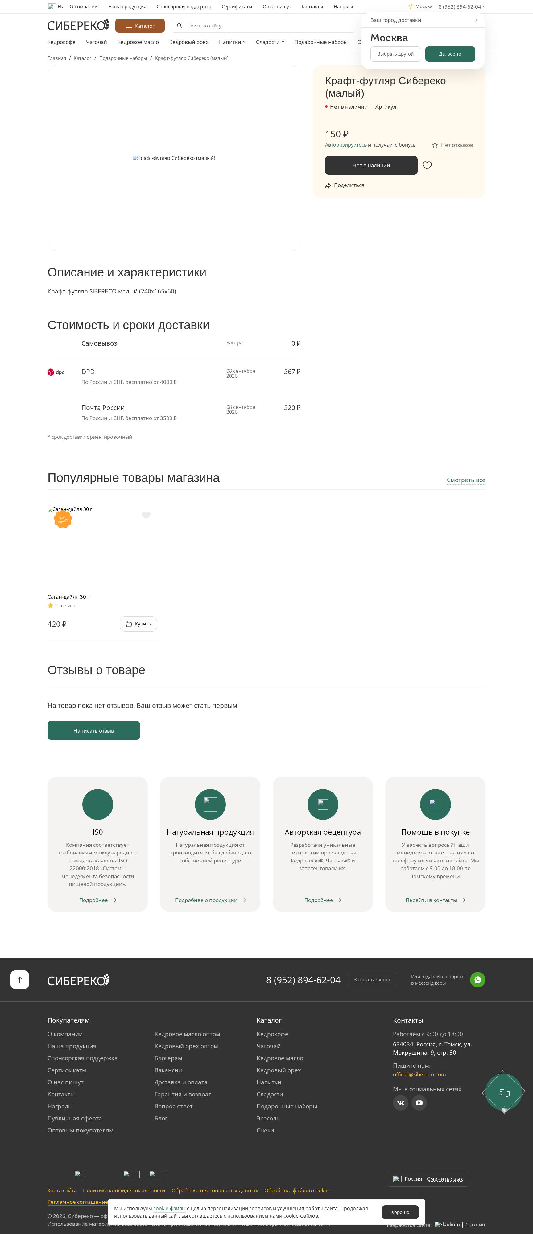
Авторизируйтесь (346, 144)
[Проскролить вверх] (19, 979)
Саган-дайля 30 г (68, 596)
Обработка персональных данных (214, 1190)
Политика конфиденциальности (124, 1190)
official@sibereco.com (419, 1074)
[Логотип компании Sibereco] (78, 24)
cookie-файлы (169, 1208)
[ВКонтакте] (400, 1103)
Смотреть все (466, 480)
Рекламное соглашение (78, 1201)
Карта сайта (62, 1190)
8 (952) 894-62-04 (303, 979)
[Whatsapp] (477, 979)
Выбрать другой (395, 54)
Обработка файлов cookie (296, 1190)
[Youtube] (419, 1103)
